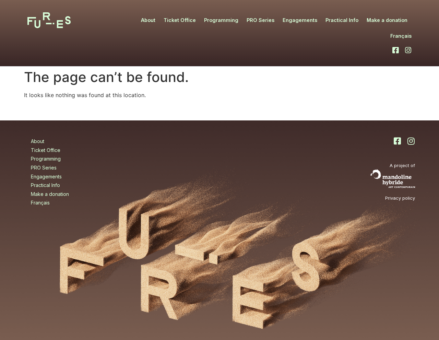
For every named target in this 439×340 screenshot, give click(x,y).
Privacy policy (400, 198)
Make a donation (387, 20)
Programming (221, 20)
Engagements (300, 20)
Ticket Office (180, 20)
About (148, 20)
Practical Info (341, 20)
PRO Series (260, 20)
